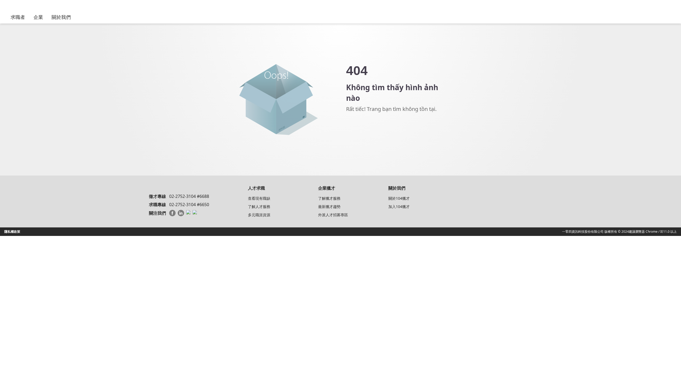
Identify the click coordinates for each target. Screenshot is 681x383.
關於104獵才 (399, 198)
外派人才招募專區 (333, 214)
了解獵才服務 (329, 198)
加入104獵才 (399, 206)
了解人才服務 (259, 206)
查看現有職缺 (259, 198)
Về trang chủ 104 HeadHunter (375, 128)
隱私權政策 (12, 231)
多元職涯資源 (259, 214)
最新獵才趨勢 (329, 206)
